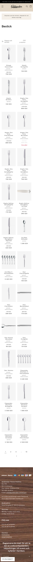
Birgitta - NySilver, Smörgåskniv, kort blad (24, 205)
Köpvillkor (5, 532)
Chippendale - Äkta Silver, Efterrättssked (24, 436)
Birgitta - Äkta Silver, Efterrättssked (8, 134)
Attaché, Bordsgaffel (24, 66)
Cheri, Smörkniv (8, 370)
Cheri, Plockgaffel (24, 338)
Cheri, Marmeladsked (24, 305)
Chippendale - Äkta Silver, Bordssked (9, 436)
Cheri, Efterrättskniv (9, 305)
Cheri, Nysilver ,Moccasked (8, 338)
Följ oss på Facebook (8, 526)
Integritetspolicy (7, 537)
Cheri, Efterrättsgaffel (24, 272)
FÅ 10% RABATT (7, 559)
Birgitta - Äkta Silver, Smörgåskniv (24, 170)
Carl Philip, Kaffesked (24, 238)
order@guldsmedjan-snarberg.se (16, 492)
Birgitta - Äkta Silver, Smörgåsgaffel (8, 170)
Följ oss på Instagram (8, 524)
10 (26, 452)
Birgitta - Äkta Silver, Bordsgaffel (24, 100)
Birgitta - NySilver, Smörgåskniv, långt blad (9, 239)
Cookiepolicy (6, 535)
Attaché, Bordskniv (9, 99)
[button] (2, 6)
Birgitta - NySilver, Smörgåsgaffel (9, 204)
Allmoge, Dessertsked (8, 66)
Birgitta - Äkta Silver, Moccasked (24, 134)
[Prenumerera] (29, 556)
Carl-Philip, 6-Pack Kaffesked (8, 272)
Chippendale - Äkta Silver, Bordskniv (24, 405)
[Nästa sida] (16, 456)
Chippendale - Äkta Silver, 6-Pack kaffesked (24, 372)
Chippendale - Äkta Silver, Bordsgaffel (9, 405)
